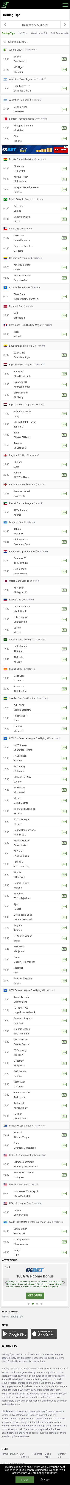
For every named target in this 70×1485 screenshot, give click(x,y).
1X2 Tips (22, 33)
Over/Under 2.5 (39, 33)
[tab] (35, 33)
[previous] (5, 24)
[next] (65, 24)
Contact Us (62, 1455)
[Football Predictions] (4, 5)
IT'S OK (24, 1479)
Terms (4, 1454)
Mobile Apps (48, 1455)
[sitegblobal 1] (35, 149)
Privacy (14, 1454)
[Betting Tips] (14, 1334)
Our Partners (24, 1455)
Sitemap (38, 1454)
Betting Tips (8, 33)
